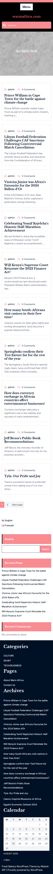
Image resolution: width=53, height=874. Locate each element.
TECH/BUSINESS (12, 665)
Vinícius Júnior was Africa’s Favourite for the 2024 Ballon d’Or (25, 185)
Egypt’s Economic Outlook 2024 (20, 804)
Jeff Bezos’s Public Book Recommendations (22, 439)
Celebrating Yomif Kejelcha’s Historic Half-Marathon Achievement (26, 227)
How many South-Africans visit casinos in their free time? (24, 313)
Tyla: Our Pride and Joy (22, 476)
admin (11, 89)
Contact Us (9, 685)
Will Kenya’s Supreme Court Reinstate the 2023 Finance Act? (26, 268)
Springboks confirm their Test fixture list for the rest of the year (24, 355)
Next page (17, 504)
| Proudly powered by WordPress (24, 869)
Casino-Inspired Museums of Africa (22, 799)
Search (9, 539)
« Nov (7, 859)
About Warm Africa (14, 680)
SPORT (7, 660)
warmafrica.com (26, 17)
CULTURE (9, 655)
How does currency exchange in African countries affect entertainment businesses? (24, 398)
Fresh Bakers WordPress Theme (19, 866)
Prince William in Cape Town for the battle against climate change (24, 99)
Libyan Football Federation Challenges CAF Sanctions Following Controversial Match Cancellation (25, 142)
